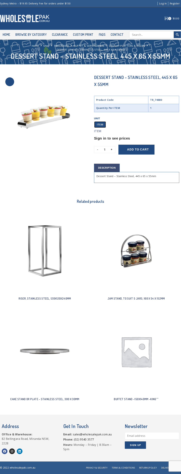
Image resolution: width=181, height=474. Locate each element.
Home (35, 45)
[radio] (100, 124)
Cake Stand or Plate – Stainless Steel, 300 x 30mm (44, 399)
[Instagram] (12, 451)
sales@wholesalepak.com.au (92, 434)
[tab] (107, 168)
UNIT (97, 118)
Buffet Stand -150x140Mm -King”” (136, 399)
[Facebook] (4, 451)
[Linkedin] (19, 451)
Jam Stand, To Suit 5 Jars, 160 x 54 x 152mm (136, 298)
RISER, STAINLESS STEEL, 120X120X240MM (45, 298)
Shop (46, 45)
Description (107, 167)
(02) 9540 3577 (84, 439)
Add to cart (138, 149)
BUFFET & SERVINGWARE (89, 45)
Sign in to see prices (112, 138)
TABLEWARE (61, 45)
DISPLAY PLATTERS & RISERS (127, 45)
